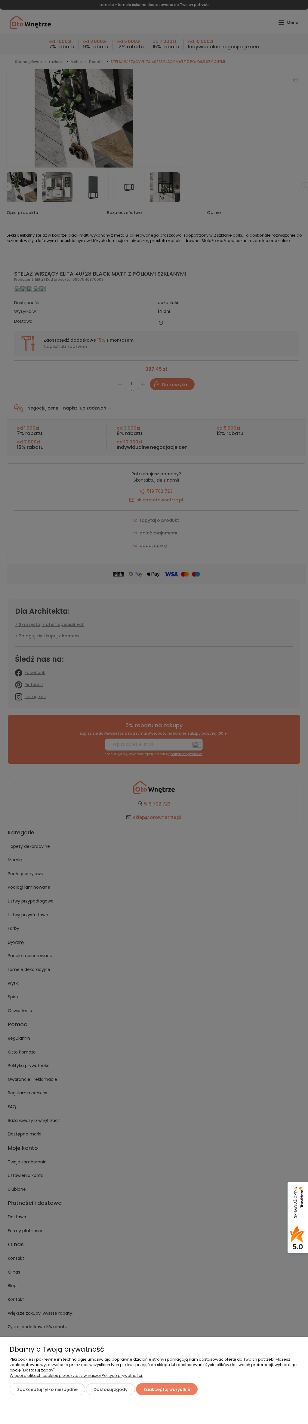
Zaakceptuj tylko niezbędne (47, 1389)
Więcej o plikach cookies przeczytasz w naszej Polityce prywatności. (76, 1375)
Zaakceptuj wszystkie (166, 1389)
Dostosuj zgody (111, 1389)
